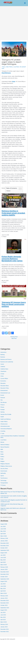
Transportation (4, 482)
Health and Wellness (6, 419)
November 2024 (5, 574)
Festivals (3, 397)
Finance (3, 404)
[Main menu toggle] (25, 3)
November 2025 (5, 545)
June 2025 (3, 557)
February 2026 (4, 538)
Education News (5, 385)
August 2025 (4, 552)
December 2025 (5, 543)
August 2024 (4, 581)
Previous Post (14, 336)
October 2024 (4, 576)
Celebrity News (4, 369)
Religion (2, 461)
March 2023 (4, 622)
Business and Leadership (7, 361)
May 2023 (3, 617)
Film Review (4, 402)
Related (8, 190)
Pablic (2, 454)
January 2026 (4, 540)
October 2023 (4, 605)
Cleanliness (3, 371)
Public (2, 459)
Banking (3, 354)
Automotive (3, 352)
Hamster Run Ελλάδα (6, 414)
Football (2, 409)
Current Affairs (4, 378)
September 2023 (5, 607)
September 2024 (5, 579)
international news (5, 426)
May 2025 (3, 559)
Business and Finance (6, 359)
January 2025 (4, 569)
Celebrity (3, 366)
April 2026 (3, 533)
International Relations (6, 428)
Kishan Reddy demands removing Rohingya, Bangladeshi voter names (12, 259)
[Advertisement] (14, 21)
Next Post (14, 338)
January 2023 (4, 626)
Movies (2, 442)
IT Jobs (2, 433)
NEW (2, 449)
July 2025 (3, 555)
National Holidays (5, 444)
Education (3, 383)
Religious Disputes (5, 463)
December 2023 (5, 600)
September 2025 (5, 550)
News (2, 451)
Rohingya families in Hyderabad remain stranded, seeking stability (13, 213)
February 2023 (4, 624)
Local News (3, 439)
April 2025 (3, 562)
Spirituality (3, 473)
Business (3, 357)
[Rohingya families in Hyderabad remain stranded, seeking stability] (14, 200)
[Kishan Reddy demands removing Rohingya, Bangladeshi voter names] (14, 246)
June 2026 (3, 528)
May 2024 (3, 588)
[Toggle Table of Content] (19, 188)
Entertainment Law (5, 392)
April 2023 (3, 619)
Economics (3, 381)
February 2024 (4, 595)
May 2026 (3, 531)
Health (2, 416)
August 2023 (4, 610)
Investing (3, 431)
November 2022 (5, 631)
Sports (2, 475)
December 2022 (5, 629)
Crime (2, 376)
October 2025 (4, 548)
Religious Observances (6, 466)
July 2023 (3, 612)
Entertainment (4, 390)
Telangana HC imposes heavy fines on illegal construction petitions (14, 304)
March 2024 (4, 593)
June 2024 (3, 586)
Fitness (2, 407)
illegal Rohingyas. (6, 72)
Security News (4, 468)
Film (2, 400)
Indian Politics (4, 421)
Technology (3, 480)
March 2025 (4, 564)
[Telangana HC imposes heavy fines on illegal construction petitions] (14, 291)
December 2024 (5, 571)
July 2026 (3, 526)
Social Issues (4, 471)
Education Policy (5, 388)
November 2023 (5, 603)
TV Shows (3, 485)
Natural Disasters (5, 447)
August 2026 (4, 524)
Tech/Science (4, 478)
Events (2, 395)
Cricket (2, 373)
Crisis (13, 81)
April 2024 (3, 591)
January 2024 (4, 598)
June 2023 (3, 614)
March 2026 (4, 536)
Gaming (2, 412)
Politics (2, 456)
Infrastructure (4, 424)
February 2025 (4, 567)
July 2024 (3, 583)
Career (2, 364)
